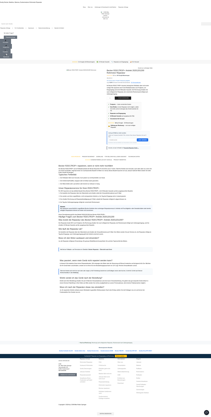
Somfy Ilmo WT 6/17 (131, 350)
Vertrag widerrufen (105, 413)
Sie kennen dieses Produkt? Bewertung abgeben (118, 80)
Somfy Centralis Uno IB (66, 350)
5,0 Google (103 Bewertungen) (83, 62)
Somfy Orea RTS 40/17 (145, 350)
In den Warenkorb (123, 98)
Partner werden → (121, 356)
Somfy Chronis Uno (93, 350)
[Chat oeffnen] (206, 412)
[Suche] (206, 24)
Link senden (142, 140)
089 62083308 (62, 370)
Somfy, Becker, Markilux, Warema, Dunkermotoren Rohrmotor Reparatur (21, 2)
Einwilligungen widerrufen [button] (105, 409)
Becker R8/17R (119, 350)
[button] (10, 37)
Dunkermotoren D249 (107, 350)
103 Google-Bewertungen (123, 75)
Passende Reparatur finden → (131, 148)
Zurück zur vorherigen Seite (145, 68)
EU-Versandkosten (136, 82)
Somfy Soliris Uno (80, 350)
